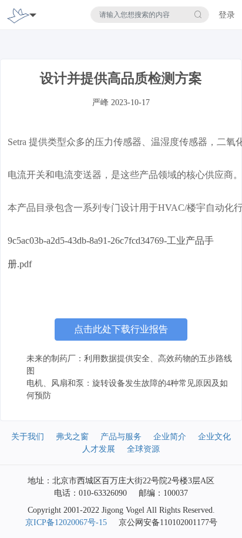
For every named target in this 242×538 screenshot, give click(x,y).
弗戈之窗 (72, 436)
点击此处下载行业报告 (121, 329)
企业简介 (169, 436)
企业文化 (214, 436)
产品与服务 (121, 436)
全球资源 (143, 449)
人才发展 (98, 449)
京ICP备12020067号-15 (66, 522)
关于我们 (27, 436)
